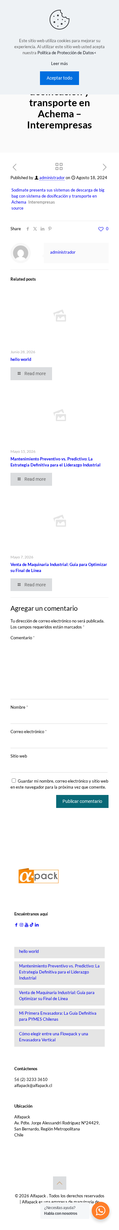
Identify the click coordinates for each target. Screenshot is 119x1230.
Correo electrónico (28, 731)
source (17, 208)
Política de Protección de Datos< (66, 52)
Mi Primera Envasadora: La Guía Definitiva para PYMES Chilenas (57, 1016)
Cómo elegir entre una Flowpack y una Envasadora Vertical (53, 1036)
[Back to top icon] (59, 1183)
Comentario (22, 637)
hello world (20, 359)
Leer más (59, 63)
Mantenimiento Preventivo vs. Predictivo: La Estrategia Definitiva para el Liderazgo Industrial (59, 971)
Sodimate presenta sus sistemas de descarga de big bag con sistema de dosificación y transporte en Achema (57, 196)
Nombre (19, 707)
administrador (52, 177)
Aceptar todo (59, 78)
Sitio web (18, 755)
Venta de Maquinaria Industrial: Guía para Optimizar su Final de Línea (57, 995)
